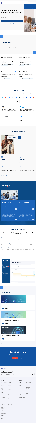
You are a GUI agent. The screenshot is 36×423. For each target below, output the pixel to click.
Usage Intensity (11, 64)
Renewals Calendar (6, 64)
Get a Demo (11, 23)
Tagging (8, 78)
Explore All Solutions (4, 175)
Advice (27, 78)
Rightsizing (5, 78)
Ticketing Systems (31, 78)
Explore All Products (5, 253)
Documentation (2, 415)
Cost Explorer (23, 64)
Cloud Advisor (23, 78)
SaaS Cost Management (4, 395)
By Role (20, 382)
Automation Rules (28, 64)
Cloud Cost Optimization (4, 382)
